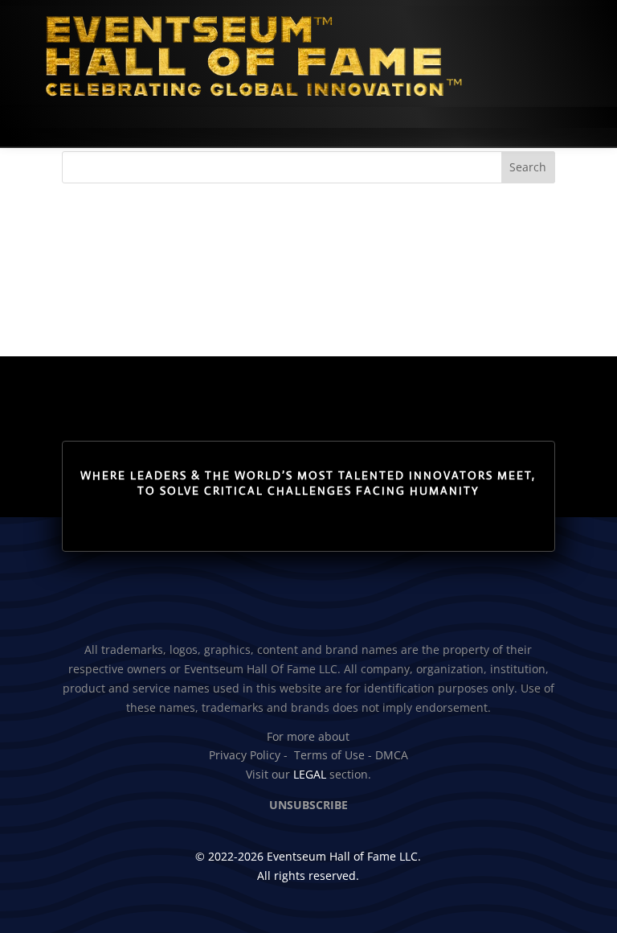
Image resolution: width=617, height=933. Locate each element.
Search (527, 167)
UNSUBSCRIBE (308, 804)
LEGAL (309, 774)
